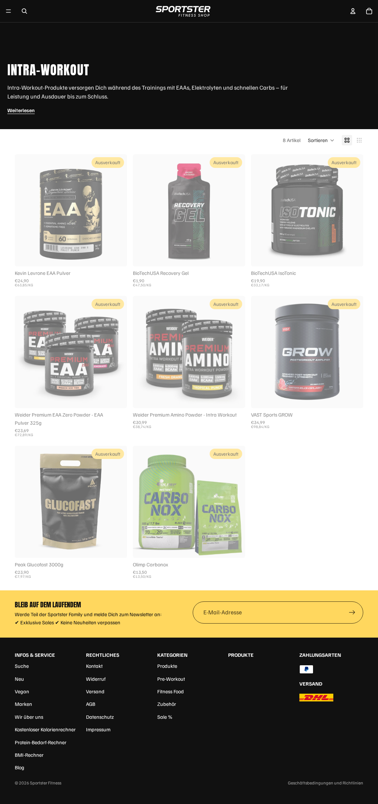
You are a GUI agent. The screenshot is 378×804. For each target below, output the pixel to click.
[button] (321, 140)
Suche (22, 666)
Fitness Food (170, 691)
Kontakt (94, 666)
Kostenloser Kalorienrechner (45, 729)
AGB (90, 704)
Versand (95, 691)
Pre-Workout (171, 679)
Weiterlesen (21, 110)
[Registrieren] (352, 612)
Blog (19, 767)
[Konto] (353, 11)
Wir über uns (29, 717)
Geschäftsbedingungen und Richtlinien (325, 783)
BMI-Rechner (29, 755)
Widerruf (96, 679)
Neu (19, 679)
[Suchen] (24, 11)
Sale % (164, 717)
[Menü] (8, 11)
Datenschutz (100, 717)
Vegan (22, 691)
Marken (23, 704)
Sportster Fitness (45, 783)
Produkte (167, 666)
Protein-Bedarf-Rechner (40, 742)
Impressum (98, 729)
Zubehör (166, 704)
